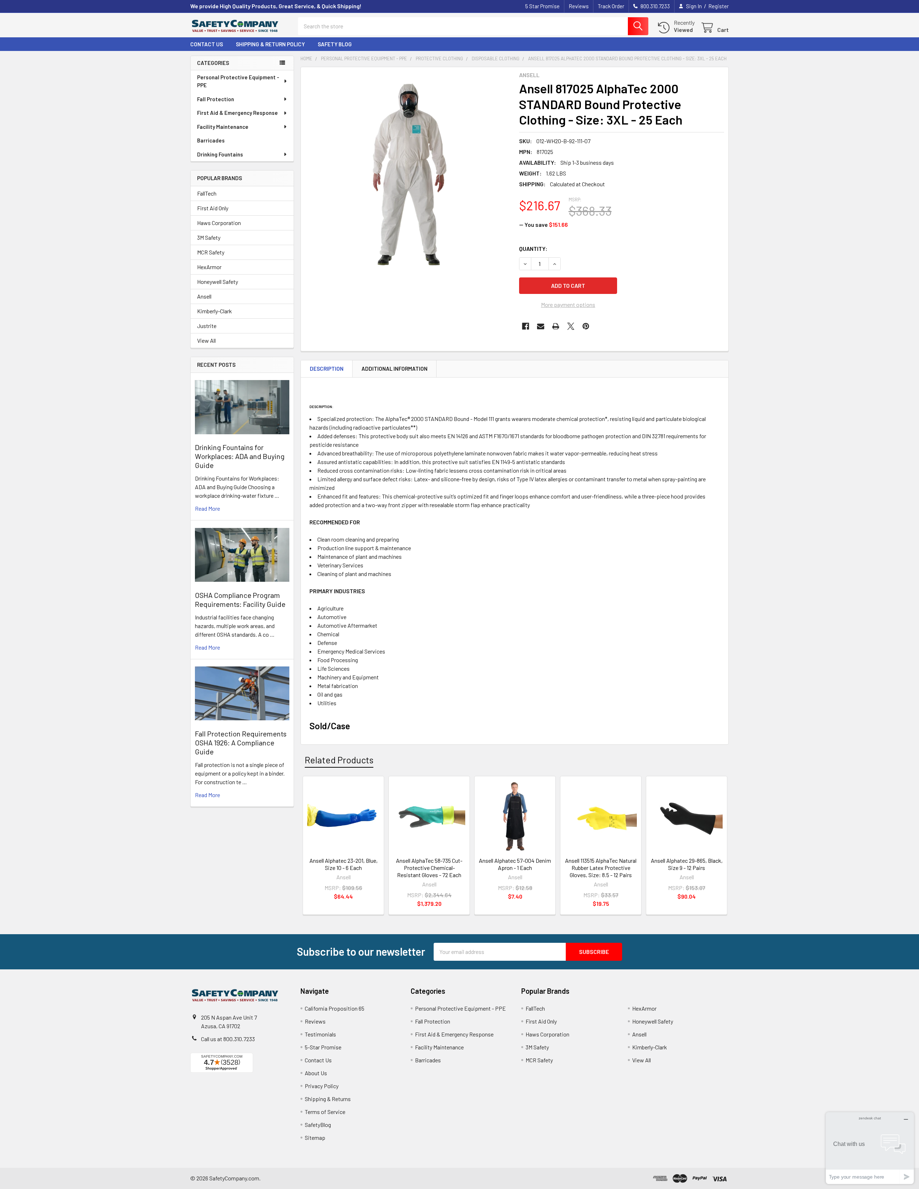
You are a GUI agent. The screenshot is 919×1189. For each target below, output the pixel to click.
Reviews (579, 6)
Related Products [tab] (339, 759)
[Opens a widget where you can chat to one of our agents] (869, 1147)
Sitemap (315, 1137)
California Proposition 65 (334, 1008)
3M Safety (208, 237)
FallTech (206, 193)
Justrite (206, 325)
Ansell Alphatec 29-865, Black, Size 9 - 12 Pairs (687, 864)
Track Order (611, 6)
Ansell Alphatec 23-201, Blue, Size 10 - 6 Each (343, 864)
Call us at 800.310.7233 (228, 1038)
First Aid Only (212, 208)
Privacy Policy (322, 1085)
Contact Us (206, 44)
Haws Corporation (219, 222)
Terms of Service (325, 1111)
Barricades (211, 140)
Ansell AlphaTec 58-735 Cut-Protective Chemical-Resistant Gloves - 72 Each (429, 867)
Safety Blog (335, 44)
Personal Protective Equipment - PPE (238, 81)
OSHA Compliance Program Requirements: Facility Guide (240, 599)
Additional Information (394, 368)
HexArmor (209, 266)
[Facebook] (525, 326)
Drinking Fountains (220, 154)
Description (327, 368)
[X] (570, 326)
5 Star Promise (542, 6)
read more (207, 508)
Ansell (204, 296)
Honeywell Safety (217, 281)
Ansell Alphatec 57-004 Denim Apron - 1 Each (515, 864)
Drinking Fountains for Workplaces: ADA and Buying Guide (240, 456)
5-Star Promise (323, 1047)
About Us (316, 1072)
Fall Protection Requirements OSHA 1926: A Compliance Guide (240, 742)
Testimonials (320, 1034)
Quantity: (533, 248)
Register (718, 6)
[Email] (540, 326)
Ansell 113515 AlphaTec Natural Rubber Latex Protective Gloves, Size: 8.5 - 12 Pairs (600, 867)
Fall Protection (215, 99)
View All (206, 340)
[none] (407, 174)
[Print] (555, 326)
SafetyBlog (318, 1124)
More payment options (568, 304)
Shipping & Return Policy (270, 44)
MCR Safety (210, 252)
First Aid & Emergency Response (237, 112)
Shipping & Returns (328, 1098)
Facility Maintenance (222, 126)
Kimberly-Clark (214, 311)
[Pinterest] (585, 326)
